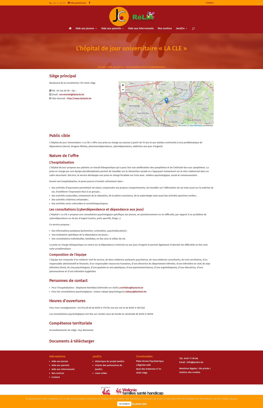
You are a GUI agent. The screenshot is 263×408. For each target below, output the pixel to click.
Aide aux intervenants (141, 28)
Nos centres (165, 28)
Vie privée (204, 368)
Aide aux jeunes (84, 28)
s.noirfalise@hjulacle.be (130, 287)
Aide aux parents (111, 28)
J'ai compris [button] (124, 404)
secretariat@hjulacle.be (71, 94)
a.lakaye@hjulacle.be (135, 291)
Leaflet (183, 125)
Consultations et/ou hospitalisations (146, 67)
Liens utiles (101, 373)
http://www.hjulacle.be (79, 98)
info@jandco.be (195, 362)
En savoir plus (139, 403)
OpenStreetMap (196, 125)
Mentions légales (188, 368)
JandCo (180, 28)
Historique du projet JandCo (109, 361)
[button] (166, 101)
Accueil (101, 67)
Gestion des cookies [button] (189, 372)
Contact (210, 3)
